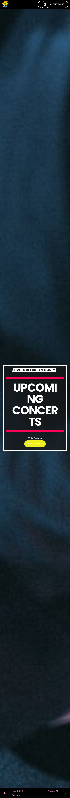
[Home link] (5, 4)
